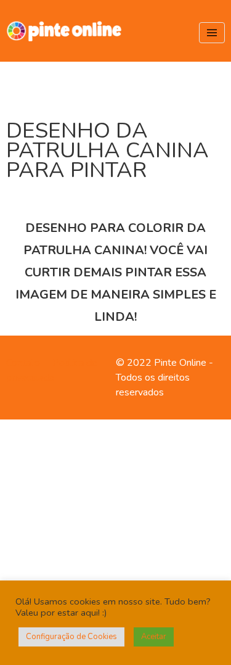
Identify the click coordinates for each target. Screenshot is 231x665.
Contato (23, 363)
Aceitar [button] (153, 636)
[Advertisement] (115, 540)
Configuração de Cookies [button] (71, 636)
